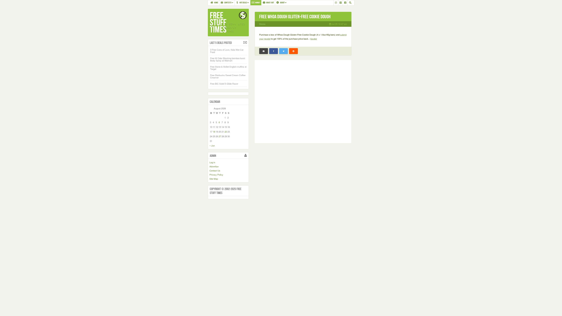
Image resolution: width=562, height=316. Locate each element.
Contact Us (214, 170)
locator (314, 38)
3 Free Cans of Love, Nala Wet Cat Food (226, 51)
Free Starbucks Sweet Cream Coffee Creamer (227, 76)
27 (220, 136)
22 (226, 131)
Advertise (214, 166)
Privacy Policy (216, 174)
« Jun (212, 145)
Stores (262, 23)
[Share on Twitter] (283, 51)
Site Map (213, 178)
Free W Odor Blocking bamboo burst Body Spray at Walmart (227, 59)
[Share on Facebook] (273, 51)
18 (214, 131)
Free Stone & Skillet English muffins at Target (228, 68)
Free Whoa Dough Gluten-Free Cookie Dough (295, 16)
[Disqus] (303, 101)
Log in (212, 162)
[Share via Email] (263, 51)
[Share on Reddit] (293, 51)
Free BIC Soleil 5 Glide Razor (224, 83)
